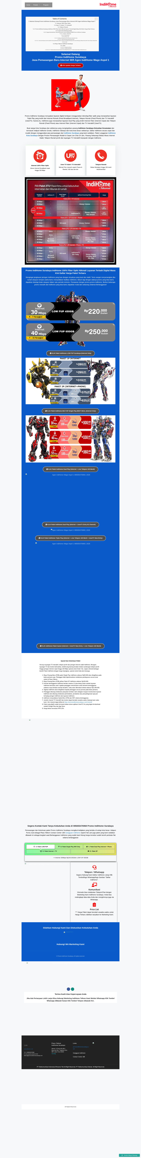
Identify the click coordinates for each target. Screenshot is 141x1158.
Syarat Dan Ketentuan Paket (65, 30)
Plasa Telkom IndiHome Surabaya (64, 43)
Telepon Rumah (64, 27)
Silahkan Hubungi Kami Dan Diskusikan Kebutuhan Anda (67, 38)
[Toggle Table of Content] (95, 19)
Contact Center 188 (68, 48)
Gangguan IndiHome (67, 47)
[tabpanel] (70, 858)
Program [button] (46, 5)
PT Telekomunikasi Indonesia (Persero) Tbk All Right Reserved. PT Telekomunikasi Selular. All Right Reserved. (68, 49)
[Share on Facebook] (68, 989)
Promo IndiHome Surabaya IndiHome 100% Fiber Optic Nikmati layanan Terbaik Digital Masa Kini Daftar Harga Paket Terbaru (65, 29)
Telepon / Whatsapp (67, 33)
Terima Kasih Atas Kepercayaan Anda (68, 39)
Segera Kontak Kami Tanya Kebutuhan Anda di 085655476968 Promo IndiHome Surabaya (66, 32)
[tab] (40, 847)
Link (66, 42)
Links (64, 45)
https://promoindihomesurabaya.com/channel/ (78, 702)
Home (28, 5)
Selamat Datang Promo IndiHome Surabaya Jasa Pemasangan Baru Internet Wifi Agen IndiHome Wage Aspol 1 (62, 21)
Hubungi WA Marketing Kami (70, 944)
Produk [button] (35, 5)
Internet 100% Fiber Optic (64, 23)
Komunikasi (67, 35)
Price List (67, 36)
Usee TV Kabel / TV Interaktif (64, 25)
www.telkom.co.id (28, 1049)
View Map (54, 1053)
